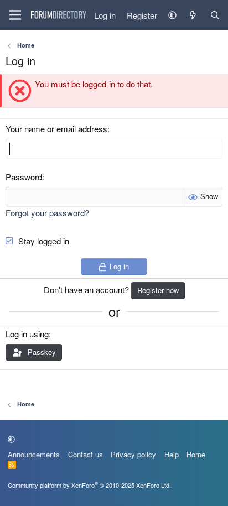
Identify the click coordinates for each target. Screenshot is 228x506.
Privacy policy (133, 454)
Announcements (34, 454)
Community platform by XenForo (89, 485)
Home (195, 454)
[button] (172, 15)
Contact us (85, 454)
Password (24, 176)
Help (171, 454)
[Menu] (15, 15)
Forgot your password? (47, 212)
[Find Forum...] (215, 15)
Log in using (27, 334)
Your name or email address (56, 128)
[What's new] (193, 15)
